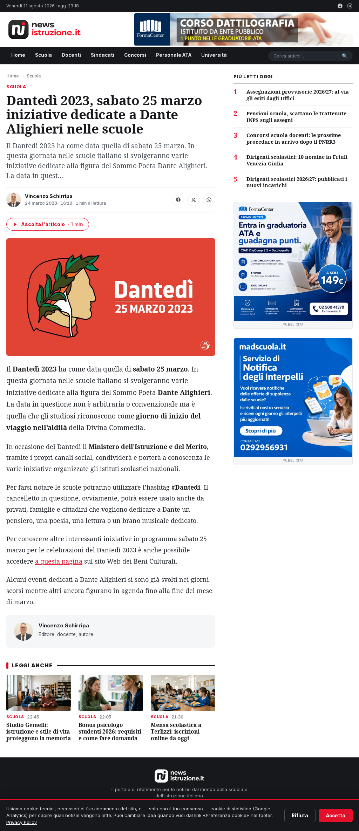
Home (18, 55)
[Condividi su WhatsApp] (209, 199)
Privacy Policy (21, 822)
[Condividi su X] (193, 199)
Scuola (43, 55)
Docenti (71, 55)
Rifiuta (300, 815)
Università (214, 55)
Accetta (335, 815)
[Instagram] (350, 6)
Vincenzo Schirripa (49, 196)
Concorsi (135, 55)
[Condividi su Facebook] (178, 199)
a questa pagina (58, 561)
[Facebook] (340, 6)
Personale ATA (173, 55)
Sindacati (102, 55)
